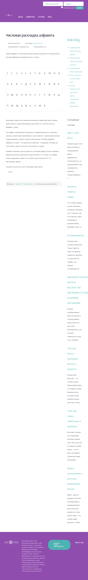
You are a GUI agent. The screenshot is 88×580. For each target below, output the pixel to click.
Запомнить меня (70, 8)
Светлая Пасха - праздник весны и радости (72, 359)
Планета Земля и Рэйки (71, 191)
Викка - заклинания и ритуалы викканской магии (74, 478)
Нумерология (37, 43)
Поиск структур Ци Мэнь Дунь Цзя (75, 78)
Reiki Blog (73, 40)
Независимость (75, 235)
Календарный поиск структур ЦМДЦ (75, 50)
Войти (79, 8)
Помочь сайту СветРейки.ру (59, 544)
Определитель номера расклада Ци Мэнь (76, 61)
